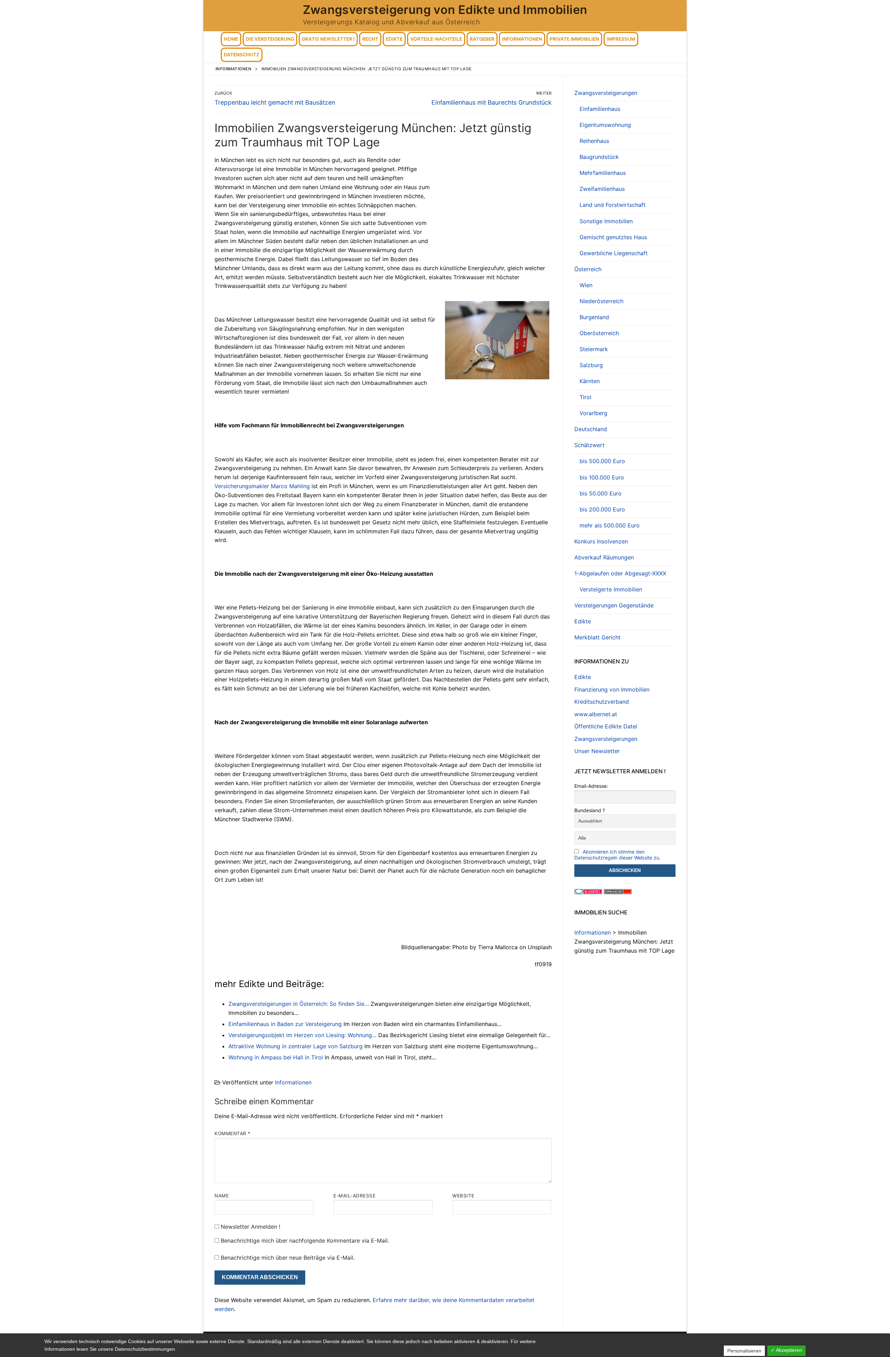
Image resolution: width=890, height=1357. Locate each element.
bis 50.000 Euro (601, 493)
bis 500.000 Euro (602, 461)
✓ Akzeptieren (786, 1350)
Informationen (293, 1082)
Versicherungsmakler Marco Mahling (262, 486)
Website (463, 1195)
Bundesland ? (589, 810)
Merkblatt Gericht (597, 637)
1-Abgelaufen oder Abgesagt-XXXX (620, 573)
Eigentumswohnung (605, 124)
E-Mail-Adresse (354, 1195)
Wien (586, 285)
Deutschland (590, 429)
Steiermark (594, 349)
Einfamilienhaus (600, 108)
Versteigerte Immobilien (611, 589)
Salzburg (591, 365)
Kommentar (233, 1133)
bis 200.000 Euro (602, 509)
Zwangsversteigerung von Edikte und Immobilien (445, 9)
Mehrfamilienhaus (603, 172)
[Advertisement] (493, 207)
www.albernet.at (595, 714)
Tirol (585, 397)
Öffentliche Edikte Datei (605, 726)
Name (222, 1195)
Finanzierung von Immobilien (611, 689)
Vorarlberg (593, 413)
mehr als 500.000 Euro (610, 525)
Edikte (582, 621)
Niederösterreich (601, 301)
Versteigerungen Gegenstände (614, 605)
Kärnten (590, 381)
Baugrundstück (599, 156)
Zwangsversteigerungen (605, 92)
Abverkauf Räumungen (604, 557)
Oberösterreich (599, 333)
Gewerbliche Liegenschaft (614, 253)
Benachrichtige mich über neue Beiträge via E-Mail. (288, 1257)
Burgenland (594, 317)
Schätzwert (589, 445)
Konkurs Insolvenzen (601, 541)
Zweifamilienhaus (602, 188)
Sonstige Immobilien (606, 221)
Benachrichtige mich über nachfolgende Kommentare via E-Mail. (305, 1240)
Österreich (587, 269)
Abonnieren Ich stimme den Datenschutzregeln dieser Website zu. (617, 855)
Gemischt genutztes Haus (613, 237)
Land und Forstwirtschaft (613, 204)
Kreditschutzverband (601, 701)
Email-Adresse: (591, 786)
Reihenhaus (594, 140)
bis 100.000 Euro (602, 477)
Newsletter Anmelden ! (249, 1226)
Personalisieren (744, 1351)
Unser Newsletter (597, 751)
